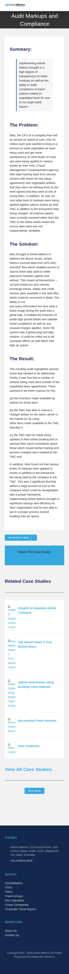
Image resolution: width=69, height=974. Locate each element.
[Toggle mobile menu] (63, 6)
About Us (11, 930)
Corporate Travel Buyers (20, 909)
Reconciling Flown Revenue (37, 720)
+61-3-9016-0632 (21, 860)
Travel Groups (14, 896)
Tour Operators (14, 900)
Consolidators (13, 883)
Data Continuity (28, 746)
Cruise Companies (17, 904)
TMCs (9, 891)
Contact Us (12, 935)
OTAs (8, 887)
